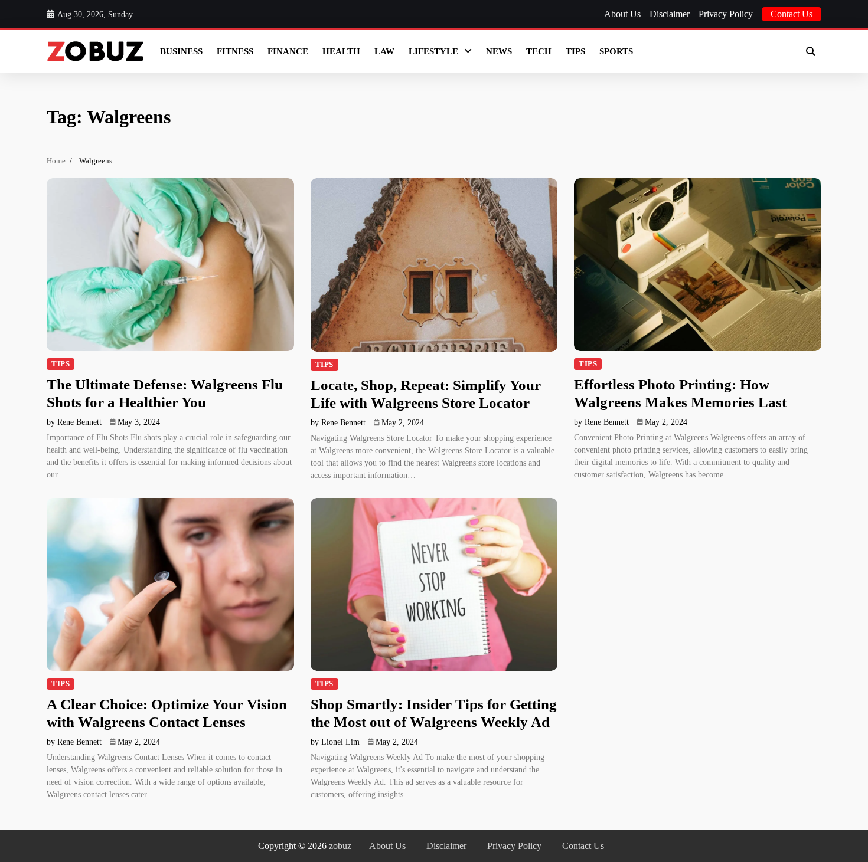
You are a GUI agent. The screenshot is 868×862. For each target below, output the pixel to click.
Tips (575, 51)
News (499, 51)
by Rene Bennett (74, 422)
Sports (616, 51)
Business (181, 51)
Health (341, 51)
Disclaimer (670, 14)
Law (384, 51)
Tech (539, 51)
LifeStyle (433, 51)
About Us (622, 14)
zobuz (340, 846)
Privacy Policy (726, 14)
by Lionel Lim (335, 742)
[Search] (810, 51)
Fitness (235, 51)
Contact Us (791, 14)
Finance (287, 51)
